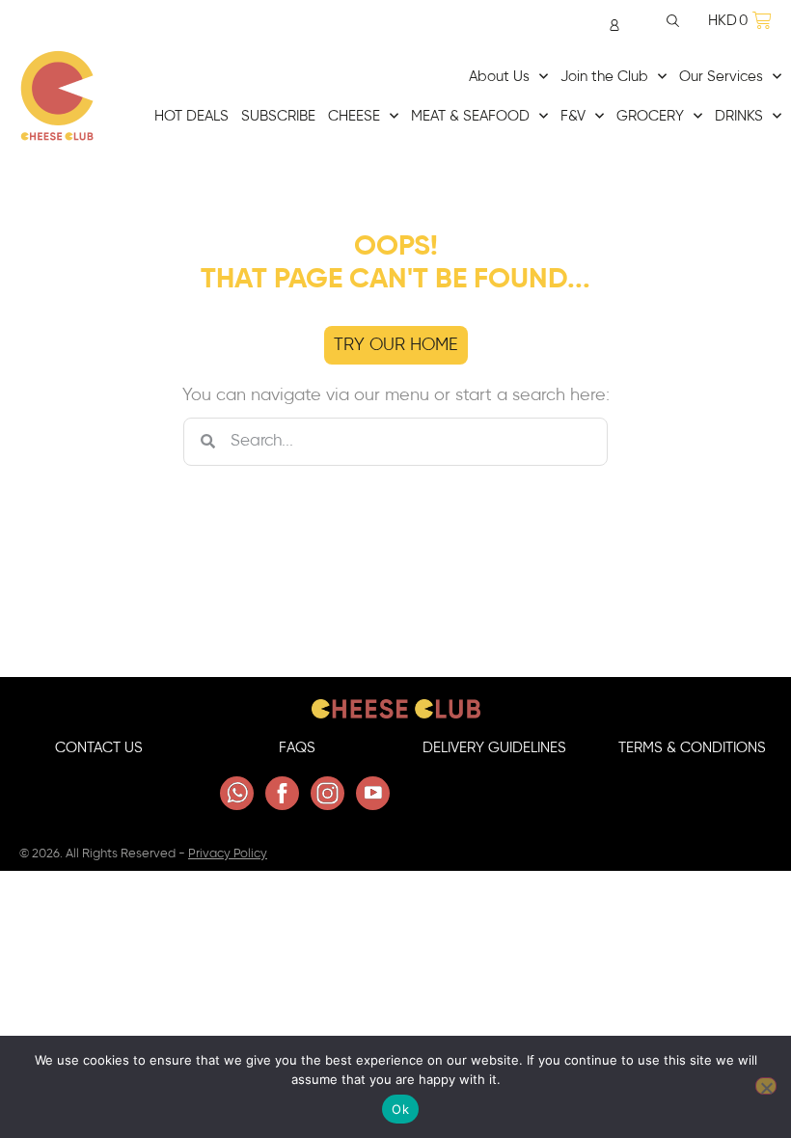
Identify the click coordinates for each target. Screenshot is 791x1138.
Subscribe (278, 116)
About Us (499, 76)
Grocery (650, 116)
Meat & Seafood (470, 116)
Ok (400, 1109)
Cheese (354, 116)
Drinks (739, 116)
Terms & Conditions (692, 748)
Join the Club (604, 76)
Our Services (721, 76)
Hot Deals (191, 116)
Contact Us (99, 748)
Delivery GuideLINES (494, 748)
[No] (766, 1086)
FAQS (297, 748)
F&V (573, 116)
